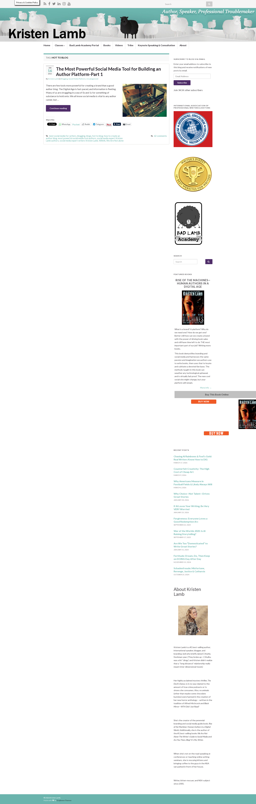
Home (47, 45)
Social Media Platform (77, 79)
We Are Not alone (115, 140)
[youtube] (69, 3)
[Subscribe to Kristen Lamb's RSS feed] (45, 3)
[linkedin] (59, 3)
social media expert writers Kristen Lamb (79, 140)
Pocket (76, 124)
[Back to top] (249, 797)
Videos (119, 45)
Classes (59, 45)
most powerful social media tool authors (77, 138)
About (183, 45)
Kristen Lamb (53, 79)
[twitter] (54, 3)
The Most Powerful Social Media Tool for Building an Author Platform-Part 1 (108, 71)
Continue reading (58, 108)
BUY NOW (203, 401)
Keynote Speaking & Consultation (156, 45)
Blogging (64, 79)
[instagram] (64, 3)
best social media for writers (62, 136)
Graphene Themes (64, 800)
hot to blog (97, 136)
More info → (206, 387)
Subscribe (182, 82)
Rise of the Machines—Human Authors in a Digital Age (193, 283)
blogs (88, 136)
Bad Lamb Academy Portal (84, 45)
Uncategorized (92, 79)
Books (107, 45)
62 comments (160, 136)
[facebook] (49, 3)
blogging (81, 136)
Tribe (130, 45)
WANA (102, 140)
